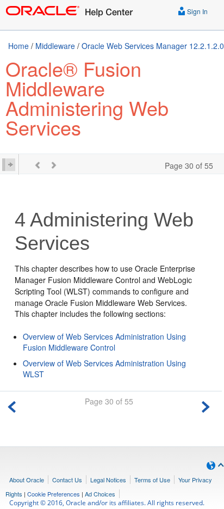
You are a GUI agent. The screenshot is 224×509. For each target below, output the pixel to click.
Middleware (55, 45)
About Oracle (26, 479)
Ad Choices (100, 493)
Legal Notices (108, 479)
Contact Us (67, 479)
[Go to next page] (205, 405)
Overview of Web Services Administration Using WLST (104, 368)
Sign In (196, 11)
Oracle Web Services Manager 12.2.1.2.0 (153, 45)
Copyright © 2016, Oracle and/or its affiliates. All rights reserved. (106, 502)
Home (18, 45)
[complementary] (53, 493)
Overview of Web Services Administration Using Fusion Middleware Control (104, 342)
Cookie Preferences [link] (53, 493)
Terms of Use (152, 479)
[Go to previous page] (12, 405)
